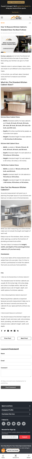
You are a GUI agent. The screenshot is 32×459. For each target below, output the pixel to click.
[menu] (2, 17)
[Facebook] (1, 330)
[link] (29, 456)
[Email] (18, 330)
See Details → (16, 12)
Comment (4, 368)
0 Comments (20, 33)
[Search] (30, 17)
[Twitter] (5, 330)
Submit (24, 437)
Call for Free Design (12, 450)
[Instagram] (8, 330)
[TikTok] (14, 330)
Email (2, 360)
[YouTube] (11, 330)
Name (3, 353)
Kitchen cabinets (6, 56)
